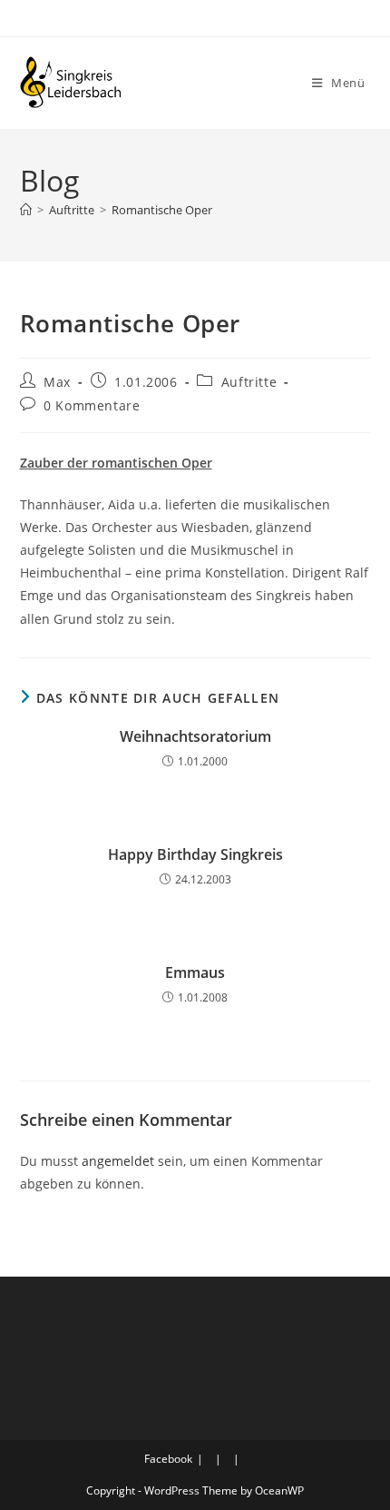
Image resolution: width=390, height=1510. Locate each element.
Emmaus (195, 972)
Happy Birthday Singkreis (195, 854)
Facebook (168, 1458)
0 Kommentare (92, 405)
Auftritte (249, 381)
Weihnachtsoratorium (195, 736)
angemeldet (118, 1161)
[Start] (26, 210)
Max (57, 381)
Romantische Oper (162, 210)
